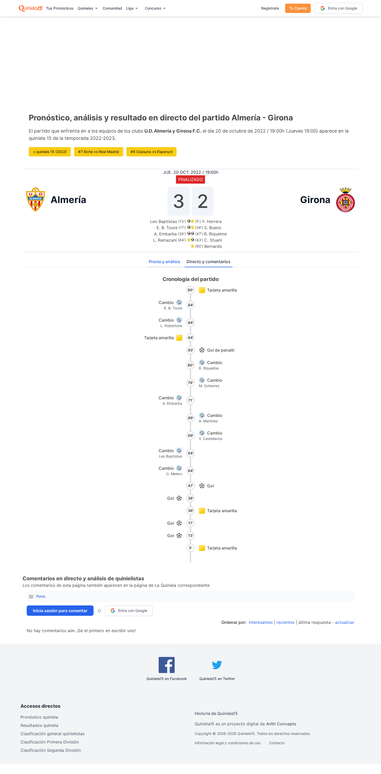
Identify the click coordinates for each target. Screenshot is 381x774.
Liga (129, 8)
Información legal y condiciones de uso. (228, 743)
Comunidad (112, 8)
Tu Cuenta (298, 8)
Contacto (277, 743)
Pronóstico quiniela (39, 717)
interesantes (261, 622)
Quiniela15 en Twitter (217, 678)
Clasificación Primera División (49, 741)
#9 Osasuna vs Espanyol (151, 151)
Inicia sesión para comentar (60, 610)
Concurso (153, 8)
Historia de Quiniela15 (216, 713)
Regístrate (270, 8)
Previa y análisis (164, 261)
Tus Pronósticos (60, 8)
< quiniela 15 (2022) (50, 151)
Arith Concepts (281, 723)
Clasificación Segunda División (50, 750)
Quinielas (85, 8)
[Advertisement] (190, 57)
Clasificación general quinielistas (52, 733)
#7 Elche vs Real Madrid (98, 151)
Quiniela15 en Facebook (166, 678)
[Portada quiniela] (30, 8)
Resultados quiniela (39, 725)
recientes (285, 622)
